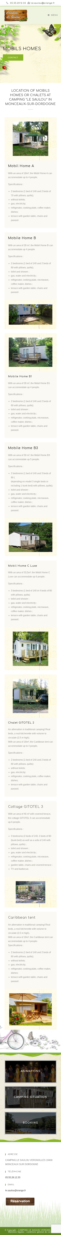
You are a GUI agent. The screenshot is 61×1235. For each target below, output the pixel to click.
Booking (30, 1122)
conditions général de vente (40, 1232)
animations (30, 1071)
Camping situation (30, 1097)
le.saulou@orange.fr (43, 3)
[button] (13, 57)
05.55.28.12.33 (18, 3)
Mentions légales (16, 1232)
